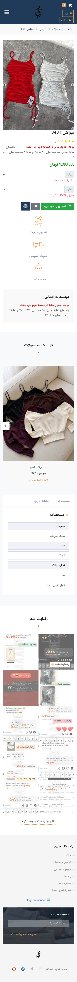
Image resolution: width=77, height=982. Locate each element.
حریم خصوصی (62, 869)
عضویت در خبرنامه (26, 934)
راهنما (67, 876)
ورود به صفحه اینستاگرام (37, 821)
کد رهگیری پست (61, 890)
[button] (67, 5)
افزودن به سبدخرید (55, 206)
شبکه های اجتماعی (56, 969)
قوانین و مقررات (62, 862)
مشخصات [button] (64, 501)
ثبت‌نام (64, 20)
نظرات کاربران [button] (41, 501)
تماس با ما (64, 883)
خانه (68, 855)
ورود (66, 13)
